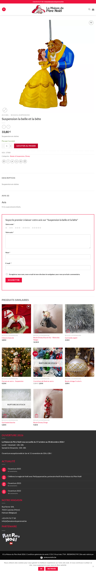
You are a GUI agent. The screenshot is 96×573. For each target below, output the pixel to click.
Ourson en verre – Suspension (12, 381)
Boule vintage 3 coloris (73, 381)
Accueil (5, 115)
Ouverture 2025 (14, 469)
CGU (51, 554)
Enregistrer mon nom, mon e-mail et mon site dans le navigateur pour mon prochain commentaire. (44, 274)
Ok (41, 569)
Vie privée (58, 554)
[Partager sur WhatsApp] (4, 161)
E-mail (9, 263)
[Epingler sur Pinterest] (21, 161)
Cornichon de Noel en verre (43, 381)
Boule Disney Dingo (40, 422)
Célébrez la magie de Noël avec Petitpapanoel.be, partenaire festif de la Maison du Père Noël (44, 476)
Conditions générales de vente (37, 554)
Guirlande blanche (8, 422)
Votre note (10, 224)
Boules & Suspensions (20, 115)
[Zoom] (5, 110)
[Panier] (93, 9)
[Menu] (4, 9)
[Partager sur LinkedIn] (25, 161)
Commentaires (12, 471)
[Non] (93, 567)
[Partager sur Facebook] (8, 161)
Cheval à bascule (8, 338)
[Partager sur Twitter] (12, 161)
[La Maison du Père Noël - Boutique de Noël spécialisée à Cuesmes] (48, 9)
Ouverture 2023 (14, 483)
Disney (27, 156)
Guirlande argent (71, 338)
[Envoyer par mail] (16, 161)
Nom (8, 252)
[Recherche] (89, 9)
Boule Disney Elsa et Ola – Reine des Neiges (46, 339)
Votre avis (10, 232)
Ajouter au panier (26, 146)
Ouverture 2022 (14, 491)
